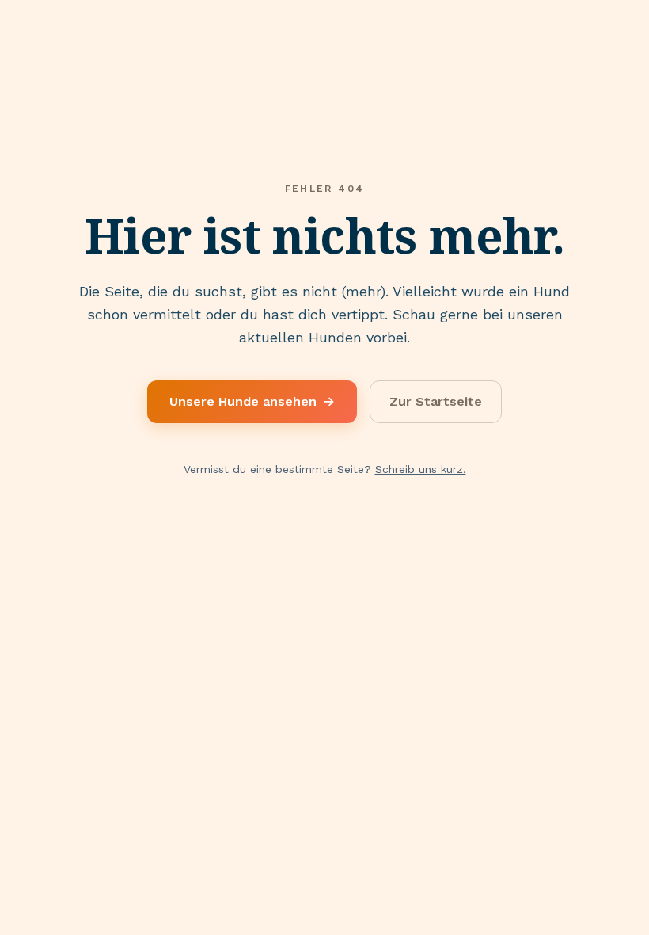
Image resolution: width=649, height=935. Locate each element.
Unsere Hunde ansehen (252, 401)
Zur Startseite (435, 401)
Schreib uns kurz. (420, 469)
